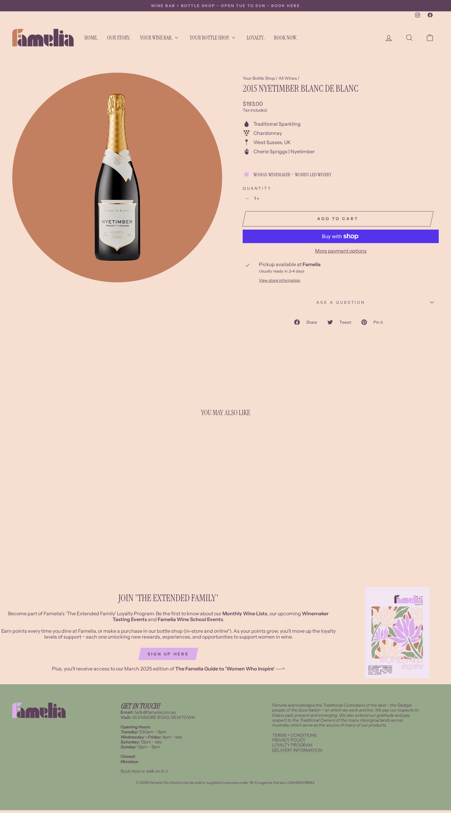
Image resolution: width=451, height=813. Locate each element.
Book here (130, 771)
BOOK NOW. (285, 37)
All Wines (288, 78)
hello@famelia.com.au (155, 712)
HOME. (91, 37)
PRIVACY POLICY (289, 740)
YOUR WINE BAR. (156, 37)
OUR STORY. (119, 37)
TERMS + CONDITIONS (294, 735)
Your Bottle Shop (259, 78)
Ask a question (340, 302)
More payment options (341, 251)
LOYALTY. (256, 37)
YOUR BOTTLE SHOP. (210, 37)
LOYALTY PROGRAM (292, 744)
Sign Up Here (168, 653)
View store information (279, 280)
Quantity (257, 188)
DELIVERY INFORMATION (297, 750)
